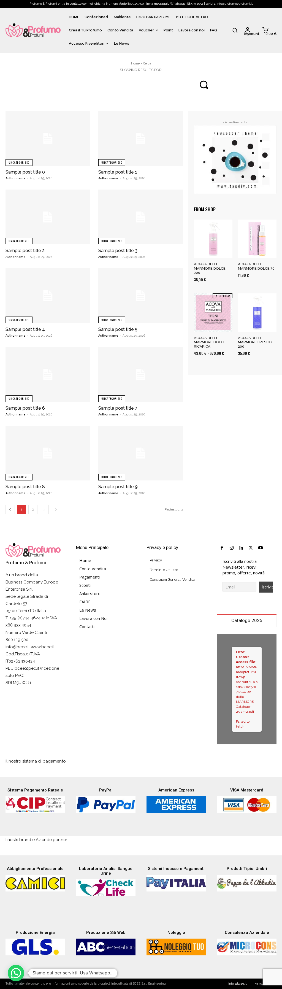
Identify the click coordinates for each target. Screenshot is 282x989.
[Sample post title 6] (48, 374)
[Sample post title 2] (48, 217)
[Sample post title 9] (140, 453)
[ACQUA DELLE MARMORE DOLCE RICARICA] (213, 312)
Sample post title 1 (117, 172)
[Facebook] (222, 548)
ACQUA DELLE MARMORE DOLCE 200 (210, 268)
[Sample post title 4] (48, 295)
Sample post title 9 (118, 486)
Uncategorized (19, 162)
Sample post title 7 (117, 408)
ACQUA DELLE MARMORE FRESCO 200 (255, 342)
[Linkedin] (241, 548)
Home (135, 63)
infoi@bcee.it (237, 983)
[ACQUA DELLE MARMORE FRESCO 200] (257, 312)
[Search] (204, 84)
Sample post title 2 (25, 250)
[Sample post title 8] (48, 453)
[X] (251, 548)
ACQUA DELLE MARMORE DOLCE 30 (256, 266)
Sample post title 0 (25, 172)
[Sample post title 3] (140, 217)
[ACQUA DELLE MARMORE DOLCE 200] (213, 239)
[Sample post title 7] (140, 374)
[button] (235, 30)
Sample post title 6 (25, 408)
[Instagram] (231, 548)
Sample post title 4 (25, 329)
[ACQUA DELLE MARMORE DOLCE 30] (257, 239)
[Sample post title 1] (140, 138)
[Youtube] (260, 548)
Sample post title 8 (25, 486)
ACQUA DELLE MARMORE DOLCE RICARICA (210, 342)
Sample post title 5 (117, 329)
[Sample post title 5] (140, 295)
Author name (16, 178)
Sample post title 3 (117, 250)
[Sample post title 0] (48, 138)
